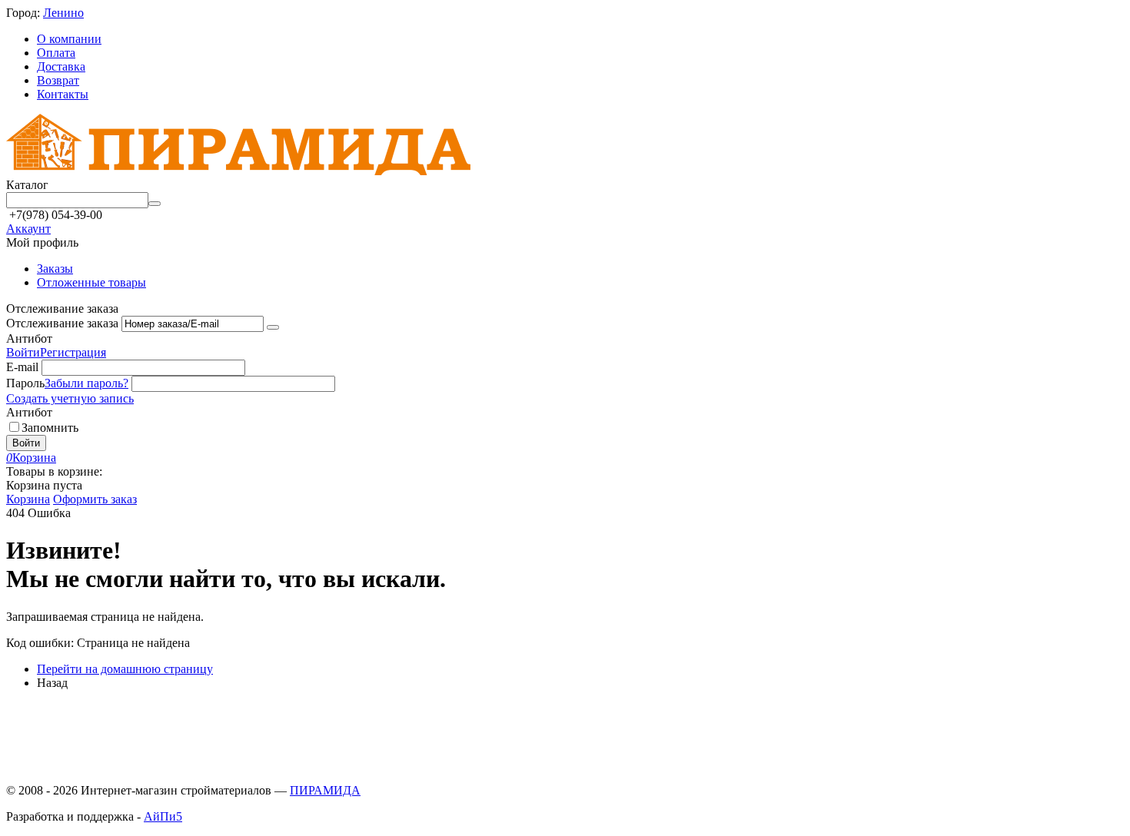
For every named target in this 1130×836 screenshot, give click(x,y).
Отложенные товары (91, 282)
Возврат (58, 80)
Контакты (62, 94)
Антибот (29, 338)
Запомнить (50, 427)
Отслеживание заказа (62, 323)
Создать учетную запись (70, 398)
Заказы (55, 268)
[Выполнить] (273, 327)
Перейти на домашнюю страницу (125, 668)
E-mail (22, 366)
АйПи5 (163, 816)
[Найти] (154, 203)
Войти (23, 352)
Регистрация (73, 352)
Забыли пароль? (86, 383)
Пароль (25, 383)
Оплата (56, 52)
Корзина (28, 499)
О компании (69, 38)
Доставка (61, 66)
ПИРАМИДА (325, 790)
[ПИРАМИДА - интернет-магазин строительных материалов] (238, 170)
